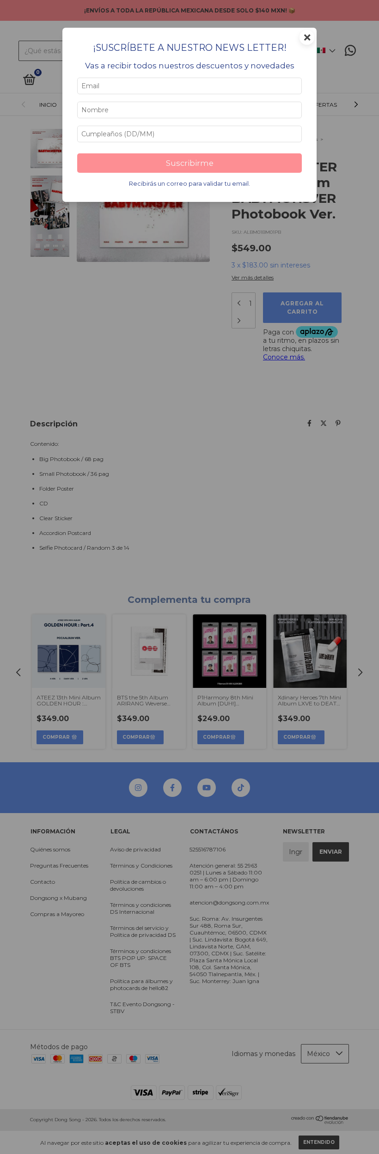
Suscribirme (190, 163)
